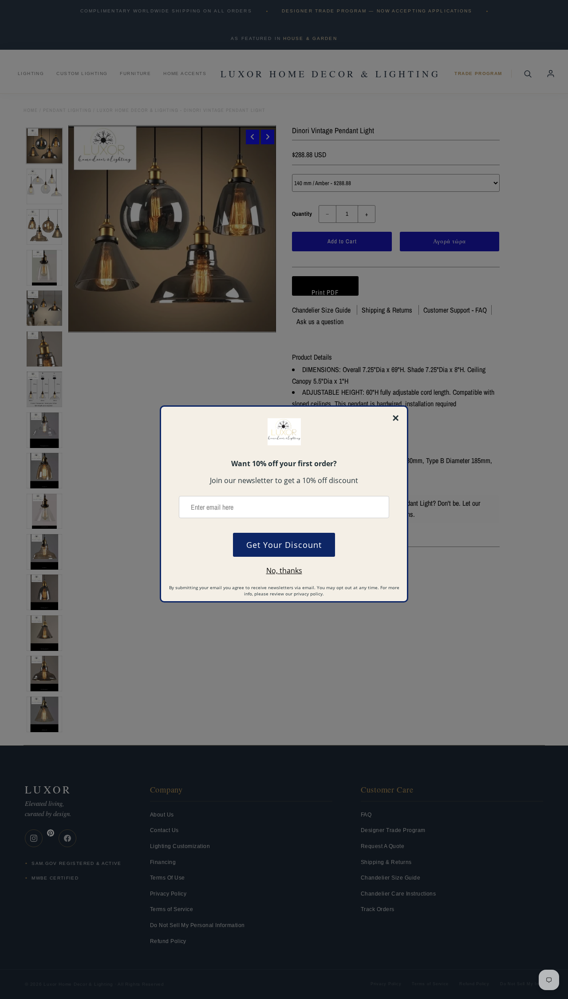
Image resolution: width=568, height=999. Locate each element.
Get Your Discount (284, 544)
